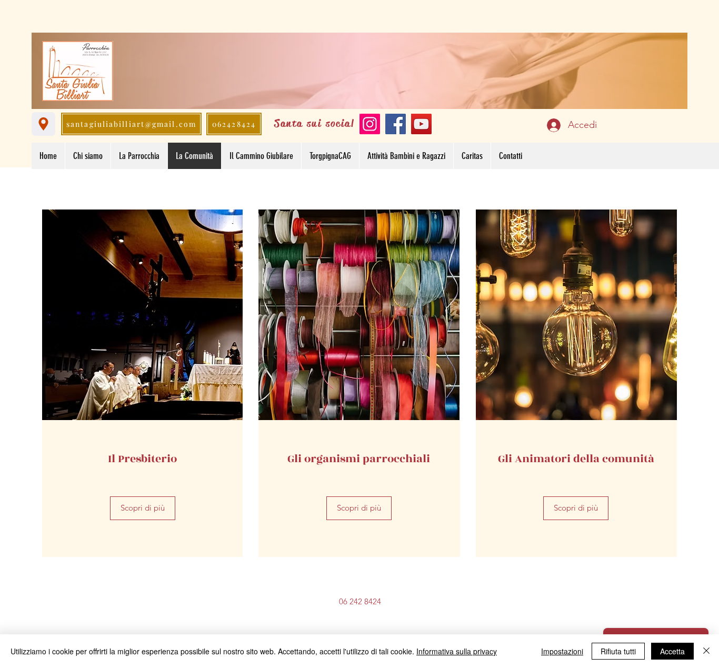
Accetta (672, 651)
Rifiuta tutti (618, 651)
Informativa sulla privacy (456, 651)
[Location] (43, 124)
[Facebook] (395, 124)
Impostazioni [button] (562, 651)
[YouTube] (421, 124)
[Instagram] (369, 124)
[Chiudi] (706, 651)
